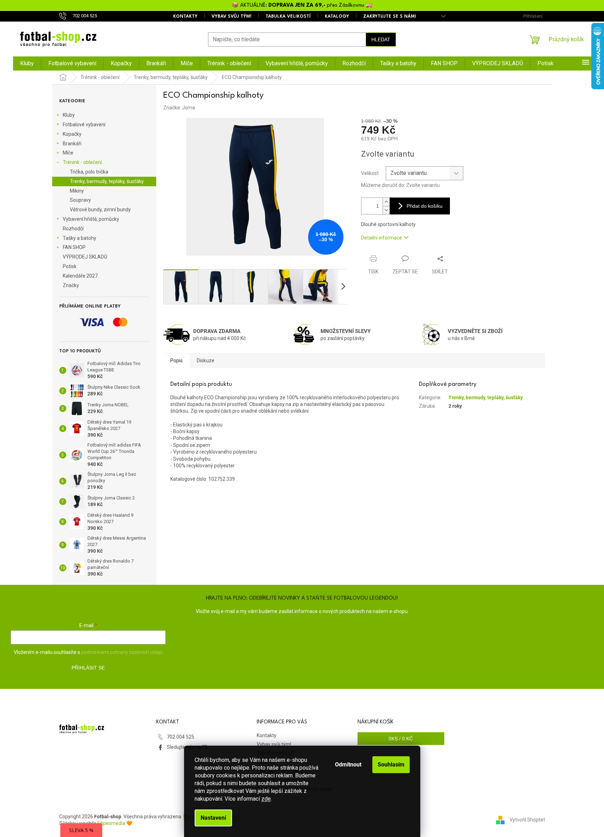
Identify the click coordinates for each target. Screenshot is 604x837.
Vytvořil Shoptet (527, 820)
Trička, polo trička (89, 172)
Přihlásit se (88, 668)
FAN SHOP (74, 247)
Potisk (70, 266)
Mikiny (77, 191)
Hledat (380, 39)
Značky (71, 285)
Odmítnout (348, 764)
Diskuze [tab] (205, 360)
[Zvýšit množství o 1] (386, 202)
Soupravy (80, 200)
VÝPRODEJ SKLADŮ (85, 257)
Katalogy (337, 16)
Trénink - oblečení (82, 162)
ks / (401, 738)
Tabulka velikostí (288, 16)
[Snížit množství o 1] (386, 210)
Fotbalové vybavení (84, 124)
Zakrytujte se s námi (389, 16)
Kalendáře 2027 (80, 276)
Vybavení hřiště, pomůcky (91, 219)
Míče (68, 153)
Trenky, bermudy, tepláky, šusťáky (107, 181)
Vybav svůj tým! (231, 16)
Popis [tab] (176, 360)
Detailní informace (381, 238)
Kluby (69, 115)
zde (266, 798)
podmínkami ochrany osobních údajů (122, 652)
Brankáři (72, 143)
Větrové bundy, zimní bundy (100, 209)
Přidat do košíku (425, 206)
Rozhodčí (73, 228)
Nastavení (213, 817)
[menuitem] (27, 63)
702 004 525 (180, 737)
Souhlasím (391, 764)
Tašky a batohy (79, 238)
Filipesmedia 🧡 (114, 823)
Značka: (179, 107)
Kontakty (185, 16)
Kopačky (72, 134)
